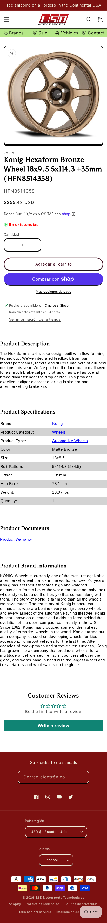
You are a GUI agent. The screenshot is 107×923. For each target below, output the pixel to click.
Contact (95, 32)
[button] (6, 19)
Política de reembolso (42, 904)
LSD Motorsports (49, 897)
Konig (57, 423)
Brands (16, 32)
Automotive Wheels (70, 440)
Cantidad (11, 234)
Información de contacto (74, 912)
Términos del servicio (35, 912)
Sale (42, 32)
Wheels (59, 432)
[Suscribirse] (83, 777)
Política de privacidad (81, 904)
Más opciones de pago (53, 291)
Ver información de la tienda (35, 319)
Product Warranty (16, 539)
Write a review (53, 725)
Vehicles (68, 32)
